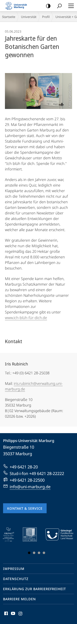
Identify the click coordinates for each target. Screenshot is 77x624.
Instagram (20, 616)
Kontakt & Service (25, 508)
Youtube (12, 616)
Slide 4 (44, 553)
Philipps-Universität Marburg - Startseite (17, 5)
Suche (59, 6)
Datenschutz (15, 579)
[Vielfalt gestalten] (11, 534)
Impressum (13, 568)
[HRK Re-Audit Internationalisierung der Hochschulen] (33, 534)
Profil (46, 17)
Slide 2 (34, 553)
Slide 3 (39, 553)
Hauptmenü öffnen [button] (71, 6)
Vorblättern (67, 542)
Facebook (5, 616)
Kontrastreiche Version (48, 6)
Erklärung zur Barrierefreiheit (34, 589)
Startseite (8, 17)
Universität (28, 17)
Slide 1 (29, 553)
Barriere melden (19, 599)
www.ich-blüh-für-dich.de (26, 317)
